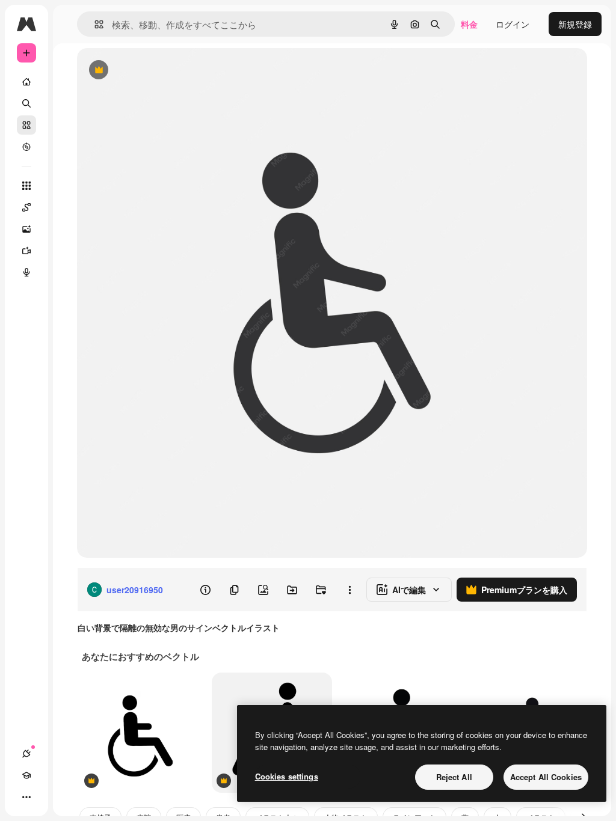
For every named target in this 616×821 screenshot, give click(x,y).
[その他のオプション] (349, 590)
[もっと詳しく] (26, 146)
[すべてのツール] (26, 185)
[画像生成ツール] (26, 229)
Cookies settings (286, 776)
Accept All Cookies (546, 777)
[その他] (26, 797)
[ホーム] (26, 81)
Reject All (454, 777)
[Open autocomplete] (94, 24)
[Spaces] (26, 207)
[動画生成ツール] (26, 250)
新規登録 (575, 24)
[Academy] (26, 775)
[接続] (26, 753)
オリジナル (159, 70)
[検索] (26, 103)
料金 (469, 24)
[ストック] (26, 125)
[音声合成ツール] (26, 272)
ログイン (512, 24)
